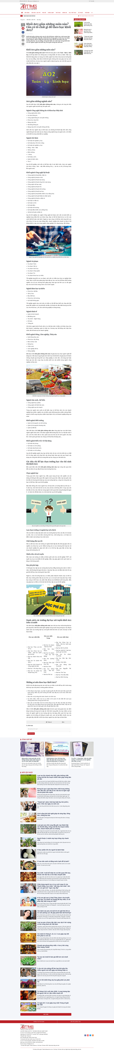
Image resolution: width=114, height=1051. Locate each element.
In (63, 722)
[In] (23, 40)
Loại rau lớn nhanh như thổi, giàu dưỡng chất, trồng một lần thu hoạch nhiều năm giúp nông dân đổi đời (54, 777)
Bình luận (23, 25)
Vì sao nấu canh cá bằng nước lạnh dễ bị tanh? (53, 861)
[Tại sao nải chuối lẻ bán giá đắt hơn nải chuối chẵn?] (28, 961)
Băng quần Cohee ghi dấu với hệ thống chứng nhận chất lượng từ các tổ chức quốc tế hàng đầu (31, 760)
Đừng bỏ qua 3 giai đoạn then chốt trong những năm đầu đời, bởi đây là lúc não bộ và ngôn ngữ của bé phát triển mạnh (53, 790)
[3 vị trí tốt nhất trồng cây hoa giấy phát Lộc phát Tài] (28, 984)
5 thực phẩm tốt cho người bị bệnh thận (50, 850)
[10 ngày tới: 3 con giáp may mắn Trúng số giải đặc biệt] (28, 1007)
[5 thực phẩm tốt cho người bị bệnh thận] (28, 853)
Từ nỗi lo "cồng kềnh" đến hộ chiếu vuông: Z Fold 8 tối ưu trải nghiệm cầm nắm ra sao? (81, 760)
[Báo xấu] (23, 44)
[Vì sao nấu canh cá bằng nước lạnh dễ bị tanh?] (28, 865)
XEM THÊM (45, 1014)
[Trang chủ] (22, 12)
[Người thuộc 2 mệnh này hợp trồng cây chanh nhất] (28, 842)
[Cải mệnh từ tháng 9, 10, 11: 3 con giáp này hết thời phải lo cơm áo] (28, 938)
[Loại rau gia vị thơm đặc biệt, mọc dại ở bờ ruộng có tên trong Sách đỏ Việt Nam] (28, 926)
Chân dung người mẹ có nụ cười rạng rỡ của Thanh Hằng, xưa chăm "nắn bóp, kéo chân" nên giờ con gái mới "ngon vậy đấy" (53, 886)
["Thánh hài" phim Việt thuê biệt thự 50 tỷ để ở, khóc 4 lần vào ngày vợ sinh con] (28, 806)
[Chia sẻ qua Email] (23, 36)
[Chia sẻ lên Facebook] (23, 32)
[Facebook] (85, 1035)
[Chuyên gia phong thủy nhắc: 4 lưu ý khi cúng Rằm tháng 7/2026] (28, 949)
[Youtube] (88, 1035)
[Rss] (93, 1035)
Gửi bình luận (31, 733)
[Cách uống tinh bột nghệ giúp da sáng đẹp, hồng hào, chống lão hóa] (28, 817)
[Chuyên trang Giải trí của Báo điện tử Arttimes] (28, 6)
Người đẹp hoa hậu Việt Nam (27, 15)
